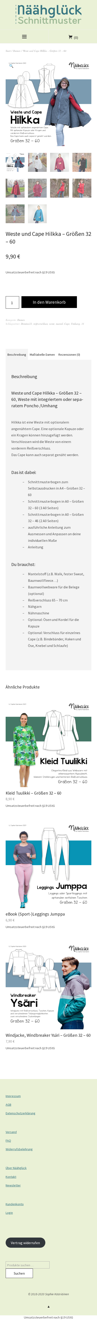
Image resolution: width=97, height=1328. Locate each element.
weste (52, 323)
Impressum (13, 1096)
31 (82, 323)
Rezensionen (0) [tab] (69, 355)
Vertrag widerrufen (25, 1242)
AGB (8, 1105)
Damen (17, 50)
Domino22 (26, 323)
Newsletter (13, 1185)
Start (8, 50)
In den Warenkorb (49, 302)
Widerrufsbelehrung (19, 1149)
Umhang (75, 323)
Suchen (19, 1273)
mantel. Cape (63, 323)
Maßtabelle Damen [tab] (42, 355)
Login (9, 1213)
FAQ (8, 1141)
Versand (11, 1132)
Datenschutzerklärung (20, 1113)
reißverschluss (40, 323)
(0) (76, 37)
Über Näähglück (16, 1168)
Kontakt (11, 1177)
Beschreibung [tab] (16, 355)
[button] (11, 65)
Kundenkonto (15, 1204)
